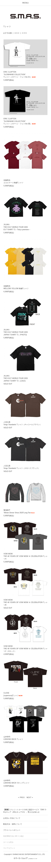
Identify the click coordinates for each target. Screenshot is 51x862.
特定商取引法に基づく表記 (13, 836)
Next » (30, 797)
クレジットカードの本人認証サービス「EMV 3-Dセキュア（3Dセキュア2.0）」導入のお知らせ (24, 811)
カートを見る (8, 842)
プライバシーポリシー (11, 830)
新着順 (24, 33)
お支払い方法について (11, 818)
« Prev (21, 797)
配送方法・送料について (12, 824)
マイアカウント (9, 848)
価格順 (16, 33)
